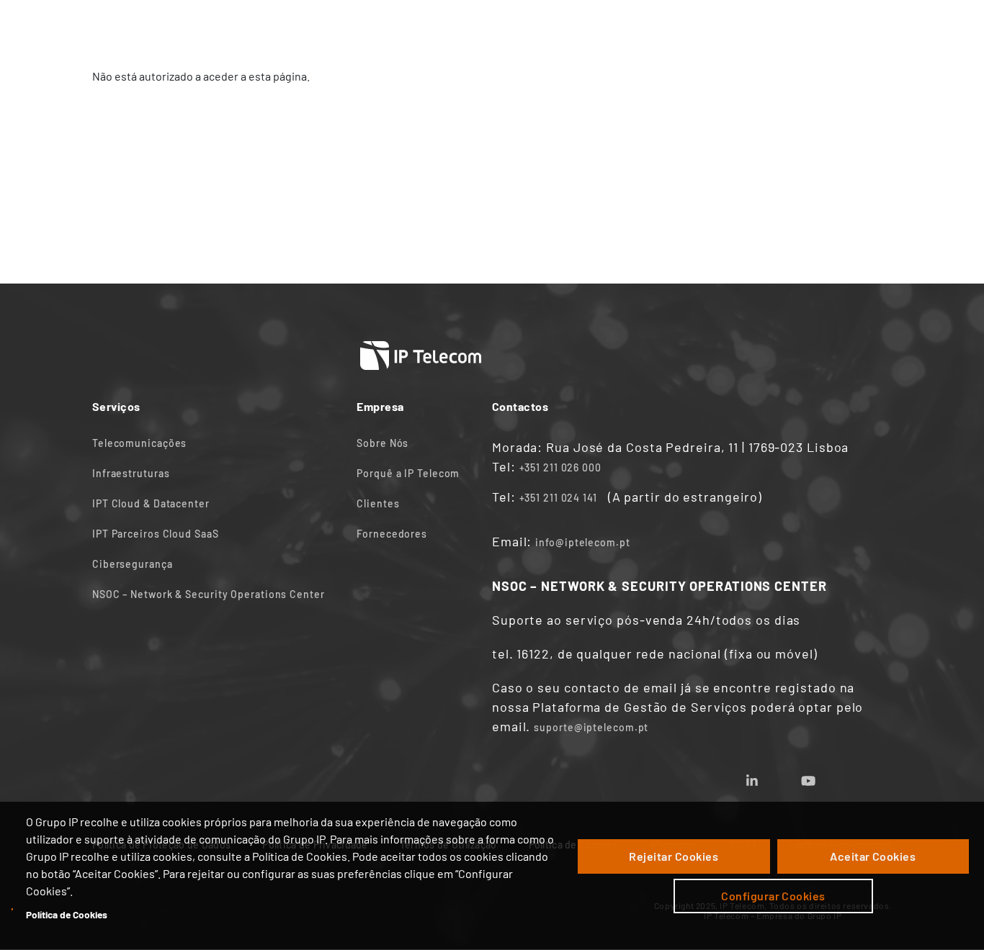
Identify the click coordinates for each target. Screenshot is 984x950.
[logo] (146, 26)
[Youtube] (825, 776)
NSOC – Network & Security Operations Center (208, 594)
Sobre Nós (382, 443)
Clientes (378, 503)
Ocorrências (838, 27)
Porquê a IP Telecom (408, 473)
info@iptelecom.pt (582, 542)
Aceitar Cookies (873, 856)
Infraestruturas (131, 473)
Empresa (400, 27)
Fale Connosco (561, 27)
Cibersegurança (132, 564)
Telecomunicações (139, 443)
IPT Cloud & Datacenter (151, 503)
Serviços (328, 27)
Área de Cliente (737, 27)
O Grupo (648, 27)
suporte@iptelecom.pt (591, 727)
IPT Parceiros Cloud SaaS (155, 534)
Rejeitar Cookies (673, 856)
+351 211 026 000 (560, 467)
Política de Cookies (66, 914)
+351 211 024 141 (558, 498)
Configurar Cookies (773, 895)
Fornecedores (392, 534)
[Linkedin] (769, 776)
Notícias (473, 27)
